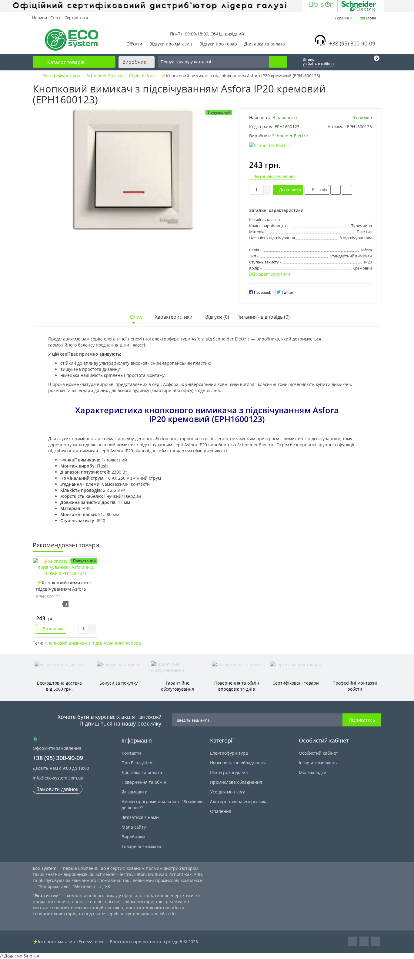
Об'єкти (134, 44)
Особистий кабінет (318, 753)
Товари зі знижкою (141, 846)
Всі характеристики (269, 274)
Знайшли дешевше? (273, 176)
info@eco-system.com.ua (58, 778)
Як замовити (135, 792)
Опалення (220, 811)
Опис (136, 317)
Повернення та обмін (144, 782)
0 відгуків (362, 117)
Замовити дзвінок (57, 789)
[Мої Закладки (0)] (359, 62)
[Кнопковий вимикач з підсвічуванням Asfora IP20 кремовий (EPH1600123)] (133, 169)
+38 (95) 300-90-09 (352, 43)
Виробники (133, 837)
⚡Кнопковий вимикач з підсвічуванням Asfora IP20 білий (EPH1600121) (63, 588)
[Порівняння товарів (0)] (344, 62)
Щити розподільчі (229, 772)
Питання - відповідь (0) (263, 317)
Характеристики (173, 317)
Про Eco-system (138, 763)
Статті (55, 17)
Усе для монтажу (227, 792)
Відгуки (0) (217, 317)
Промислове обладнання (236, 782)
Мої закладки (312, 772)
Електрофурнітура (229, 753)
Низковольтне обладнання (238, 763)
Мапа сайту (134, 827)
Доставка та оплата (264, 44)
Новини (39, 17)
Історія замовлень (318, 763)
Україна (341, 18)
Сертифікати (76, 17)
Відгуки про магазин (170, 44)
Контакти (131, 753)
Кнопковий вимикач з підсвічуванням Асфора (93, 643)
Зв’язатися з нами (140, 817)
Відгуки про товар (218, 44)
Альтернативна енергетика (239, 801)
